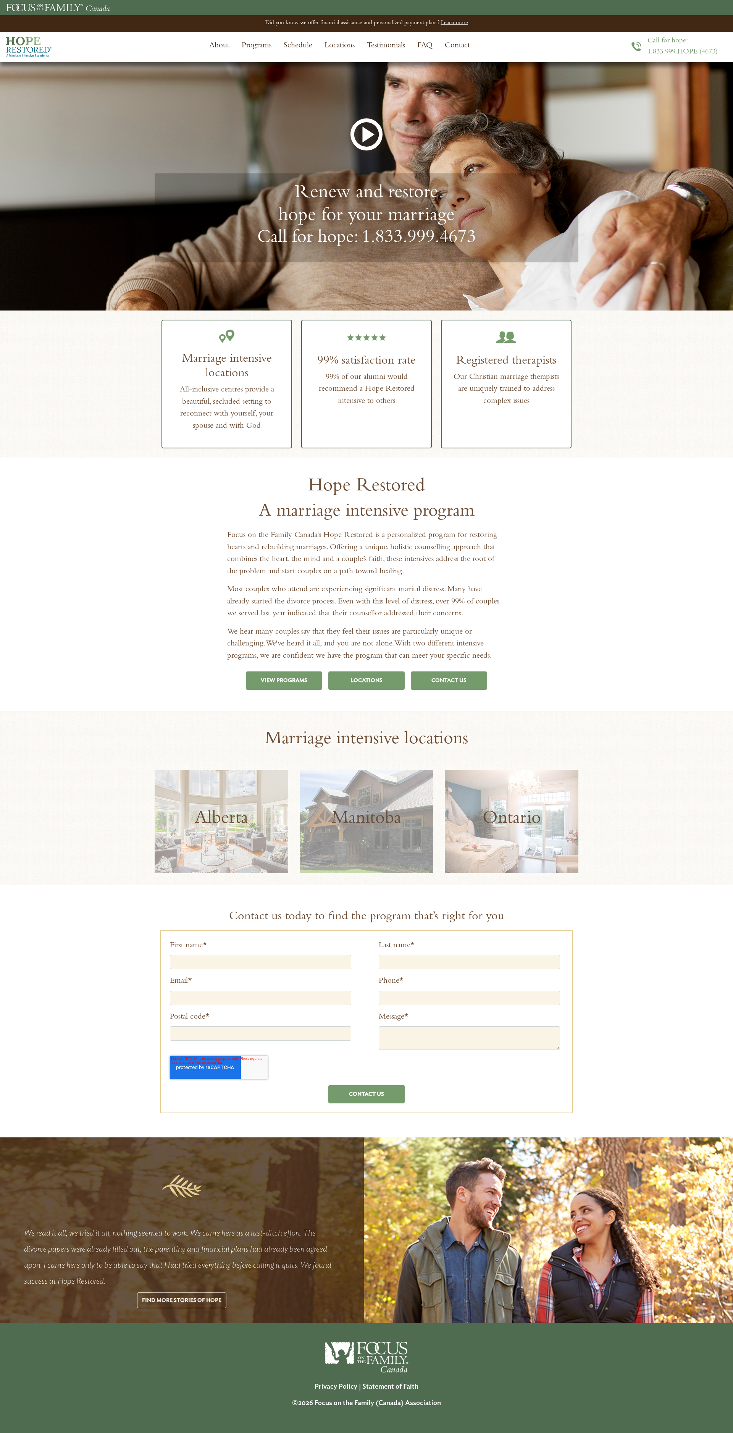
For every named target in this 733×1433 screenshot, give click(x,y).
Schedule (298, 46)
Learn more (454, 23)
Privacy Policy (336, 1386)
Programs (256, 46)
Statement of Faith (390, 1386)
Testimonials (386, 46)
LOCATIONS (366, 680)
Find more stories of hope (181, 1300)
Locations (340, 46)
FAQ (425, 46)
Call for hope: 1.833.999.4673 (366, 239)
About (219, 46)
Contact (457, 46)
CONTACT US (449, 680)
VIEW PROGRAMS (284, 680)
